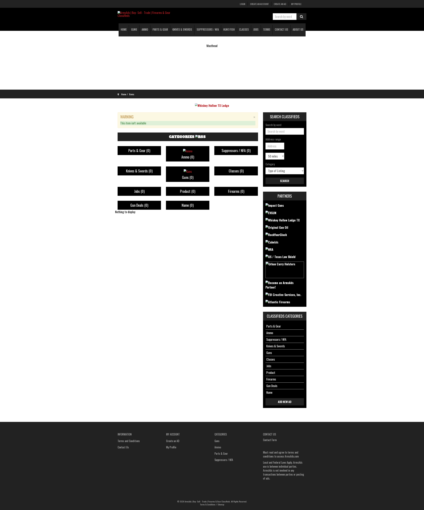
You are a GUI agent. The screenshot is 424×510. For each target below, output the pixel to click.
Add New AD (284, 402)
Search (301, 16)
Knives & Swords (139, 170)
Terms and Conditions (129, 441)
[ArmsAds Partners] (284, 285)
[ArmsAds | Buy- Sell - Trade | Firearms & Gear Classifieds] (147, 14)
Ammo (187, 157)
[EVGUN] (270, 212)
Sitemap (221, 504)
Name (188, 205)
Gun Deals (139, 205)
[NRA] (269, 249)
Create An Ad (280, 4)
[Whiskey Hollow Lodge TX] (282, 220)
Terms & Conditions (207, 504)
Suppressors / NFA (236, 150)
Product (187, 191)
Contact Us (123, 447)
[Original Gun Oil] (276, 227)
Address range (273, 139)
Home (123, 94)
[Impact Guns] (274, 205)
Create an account (259, 4)
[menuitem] (124, 30)
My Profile (296, 4)
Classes (236, 170)
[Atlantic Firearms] (277, 301)
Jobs (139, 191)
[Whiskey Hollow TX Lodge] (212, 105)
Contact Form (270, 440)
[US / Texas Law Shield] (280, 256)
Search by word (273, 125)
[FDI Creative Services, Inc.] (283, 294)
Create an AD (172, 441)
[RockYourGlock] (276, 234)
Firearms (236, 191)
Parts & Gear (139, 150)
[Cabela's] (271, 242)
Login (242, 4)
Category (270, 164)
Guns (187, 177)
